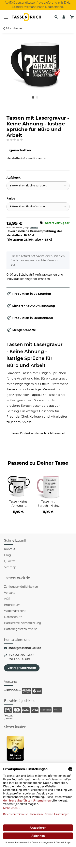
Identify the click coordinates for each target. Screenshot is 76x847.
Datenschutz (13, 617)
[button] (56, 17)
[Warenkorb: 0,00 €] (72, 17)
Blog (7, 555)
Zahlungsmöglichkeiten (21, 586)
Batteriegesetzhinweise (20, 629)
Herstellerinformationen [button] (22, 158)
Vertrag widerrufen (21, 668)
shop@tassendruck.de (25, 648)
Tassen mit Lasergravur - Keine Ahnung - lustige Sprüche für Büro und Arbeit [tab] (34, 355)
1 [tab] (33, 97)
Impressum (12, 605)
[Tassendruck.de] (26, 17)
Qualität (10, 561)
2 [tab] (37, 97)
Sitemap (10, 567)
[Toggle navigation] (6, 17)
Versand (34, 227)
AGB (7, 599)
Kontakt (9, 549)
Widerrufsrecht (15, 611)
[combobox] (38, 185)
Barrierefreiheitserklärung (22, 623)
